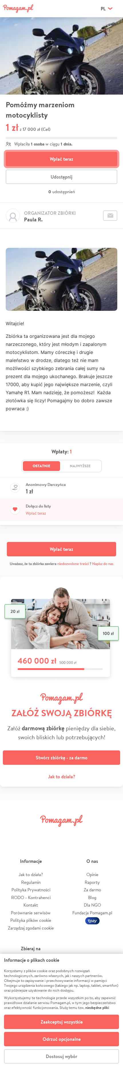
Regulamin (31, 882)
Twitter (32, 833)
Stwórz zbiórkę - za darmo (62, 757)
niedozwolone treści (73, 563)
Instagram (51, 833)
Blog (92, 897)
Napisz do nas (102, 563)
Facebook (12, 833)
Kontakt (30, 905)
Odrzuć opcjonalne (62, 1039)
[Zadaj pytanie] (110, 215)
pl (103, 8)
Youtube (110, 833)
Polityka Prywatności (30, 889)
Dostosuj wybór (61, 1056)
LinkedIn (71, 833)
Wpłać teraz (61, 159)
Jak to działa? (61, 776)
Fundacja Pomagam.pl (92, 912)
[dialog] (61, 1011)
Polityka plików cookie (30, 920)
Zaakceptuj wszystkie (62, 1022)
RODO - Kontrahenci (31, 897)
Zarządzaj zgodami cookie (31, 928)
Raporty (92, 882)
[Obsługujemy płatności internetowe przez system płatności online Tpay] (92, 920)
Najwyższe (80, 465)
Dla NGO (92, 905)
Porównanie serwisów (31, 912)
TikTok (91, 833)
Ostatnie (41, 465)
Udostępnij (61, 177)
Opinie (92, 874)
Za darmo (92, 889)
